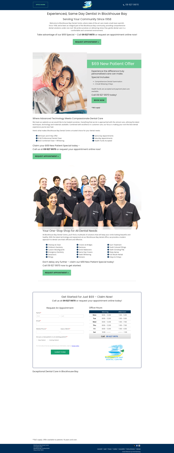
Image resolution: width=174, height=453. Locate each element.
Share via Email (139, 445)
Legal (105, 449)
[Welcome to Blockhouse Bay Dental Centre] (87, 8)
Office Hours (40, 4)
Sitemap (138, 449)
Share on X (135, 445)
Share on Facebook (137, 445)
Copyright (99, 449)
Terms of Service (130, 449)
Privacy (110, 449)
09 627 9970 (132, 4)
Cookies (115, 449)
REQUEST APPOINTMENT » (87, 42)
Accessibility (122, 449)
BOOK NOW (99, 100)
